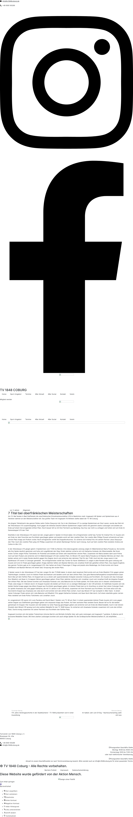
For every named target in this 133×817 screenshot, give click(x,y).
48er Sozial (52, 394)
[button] (1, 784)
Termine (28, 394)
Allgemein (26, 510)
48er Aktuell (39, 394)
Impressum (64, 770)
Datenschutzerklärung (80, 770)
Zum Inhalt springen (7, 782)
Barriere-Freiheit (50, 770)
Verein (72, 394)
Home (4, 394)
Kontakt (63, 394)
